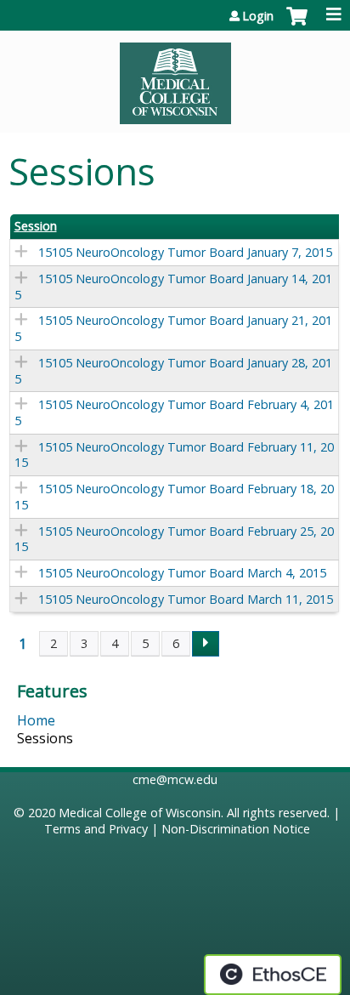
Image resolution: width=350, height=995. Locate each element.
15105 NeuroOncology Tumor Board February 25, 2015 (174, 539)
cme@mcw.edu (175, 779)
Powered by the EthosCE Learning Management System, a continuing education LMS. (273, 974)
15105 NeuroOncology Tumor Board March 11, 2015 (185, 599)
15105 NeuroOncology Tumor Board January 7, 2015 (185, 252)
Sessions (45, 738)
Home (36, 720)
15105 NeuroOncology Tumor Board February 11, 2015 (174, 455)
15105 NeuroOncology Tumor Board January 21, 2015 (173, 328)
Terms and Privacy (96, 829)
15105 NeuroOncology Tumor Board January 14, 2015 (173, 286)
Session (35, 226)
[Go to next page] (205, 644)
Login (258, 16)
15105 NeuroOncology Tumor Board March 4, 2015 (182, 573)
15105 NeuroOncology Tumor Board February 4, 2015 (174, 412)
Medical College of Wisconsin (140, 813)
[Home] (175, 77)
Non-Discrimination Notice (235, 829)
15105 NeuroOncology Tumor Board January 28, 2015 (173, 371)
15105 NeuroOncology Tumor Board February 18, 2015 (174, 496)
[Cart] (297, 25)
